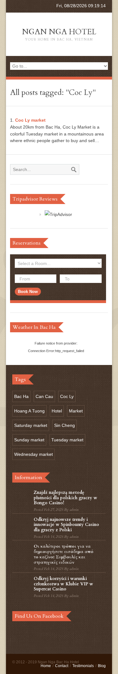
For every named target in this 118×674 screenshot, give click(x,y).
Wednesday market (33, 454)
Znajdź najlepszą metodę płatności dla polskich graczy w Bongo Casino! (65, 497)
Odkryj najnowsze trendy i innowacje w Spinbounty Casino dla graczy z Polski (66, 525)
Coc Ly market (30, 120)
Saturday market (30, 425)
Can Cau (44, 396)
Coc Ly (67, 396)
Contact (61, 666)
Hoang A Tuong (29, 410)
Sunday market (29, 439)
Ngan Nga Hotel (59, 34)
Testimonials (83, 666)
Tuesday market (67, 439)
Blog (102, 666)
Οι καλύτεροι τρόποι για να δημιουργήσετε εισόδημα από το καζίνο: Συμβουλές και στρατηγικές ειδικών (63, 554)
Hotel (57, 410)
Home (46, 666)
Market (76, 410)
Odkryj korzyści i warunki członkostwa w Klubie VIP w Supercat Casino (63, 584)
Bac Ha (21, 396)
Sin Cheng (64, 425)
